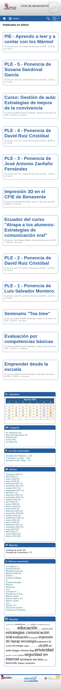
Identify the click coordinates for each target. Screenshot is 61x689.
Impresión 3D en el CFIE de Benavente (25, 194)
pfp (41, 645)
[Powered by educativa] (6, 677)
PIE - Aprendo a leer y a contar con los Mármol (29, 39)
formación (33, 637)
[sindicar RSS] (58, 677)
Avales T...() (13, 576)
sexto (45, 660)
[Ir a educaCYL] (30, 681)
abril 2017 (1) (12, 492)
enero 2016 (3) (12, 508)
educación (27, 627)
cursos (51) (11, 439)
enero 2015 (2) (12, 522)
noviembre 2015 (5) (14, 513)
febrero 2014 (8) (13, 536)
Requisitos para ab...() (15, 572)
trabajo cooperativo (26, 663)
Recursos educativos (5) (17, 435)
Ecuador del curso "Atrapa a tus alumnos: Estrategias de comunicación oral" (29, 227)
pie (45, 645)
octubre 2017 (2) (13, 488)
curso (32, 624)
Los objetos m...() (13, 567)
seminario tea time (31, 659)
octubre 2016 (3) (13, 499)
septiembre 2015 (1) (15, 518)
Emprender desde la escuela (26, 366)
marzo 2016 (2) (13, 504)
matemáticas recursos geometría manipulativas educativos (34, 646)
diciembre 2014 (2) (14, 525)
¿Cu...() (12, 590)
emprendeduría (39, 629)
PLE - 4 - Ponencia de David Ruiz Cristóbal (27, 133)
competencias (19, 624)
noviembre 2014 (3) (14, 527)
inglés (26, 646)
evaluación (21, 637)
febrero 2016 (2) (13, 506)
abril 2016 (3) (12, 502)
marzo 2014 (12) (13, 534)
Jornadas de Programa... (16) (19, 456)
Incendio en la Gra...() (15, 595)
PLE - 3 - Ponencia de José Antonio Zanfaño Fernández (28, 163)
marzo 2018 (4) (13, 479)
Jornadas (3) (11, 442)
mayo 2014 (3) (12, 529)
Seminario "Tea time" (27, 313)
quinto (21, 655)
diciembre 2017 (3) (14, 483)
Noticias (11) (11, 437)
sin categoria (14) (13, 432)
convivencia (28, 624)
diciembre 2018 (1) (14, 474)
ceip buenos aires (10, 624)
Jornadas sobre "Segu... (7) (18, 460)
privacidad (44, 649)
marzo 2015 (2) (13, 520)
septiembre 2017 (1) (15, 490)
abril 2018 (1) (12, 476)
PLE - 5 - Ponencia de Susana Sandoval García (27, 69)
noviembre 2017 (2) (14, 486)
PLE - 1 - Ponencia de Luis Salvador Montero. (29, 288)
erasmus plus (47, 629)
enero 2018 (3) (12, 481)
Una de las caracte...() (16, 608)
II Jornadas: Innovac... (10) (18, 458)
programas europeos (12, 655)
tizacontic (11, 662)
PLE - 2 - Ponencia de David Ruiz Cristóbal (27, 260)
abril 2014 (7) (12, 531)
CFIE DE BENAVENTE (35, 5)
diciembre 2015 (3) (14, 511)
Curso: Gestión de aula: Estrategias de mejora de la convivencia (30, 102)
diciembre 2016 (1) (14, 495)
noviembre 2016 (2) (14, 497)
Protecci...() (10, 586)
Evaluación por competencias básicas (28, 339)
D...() (13, 581)
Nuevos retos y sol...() (15, 599)
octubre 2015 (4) (13, 515)
